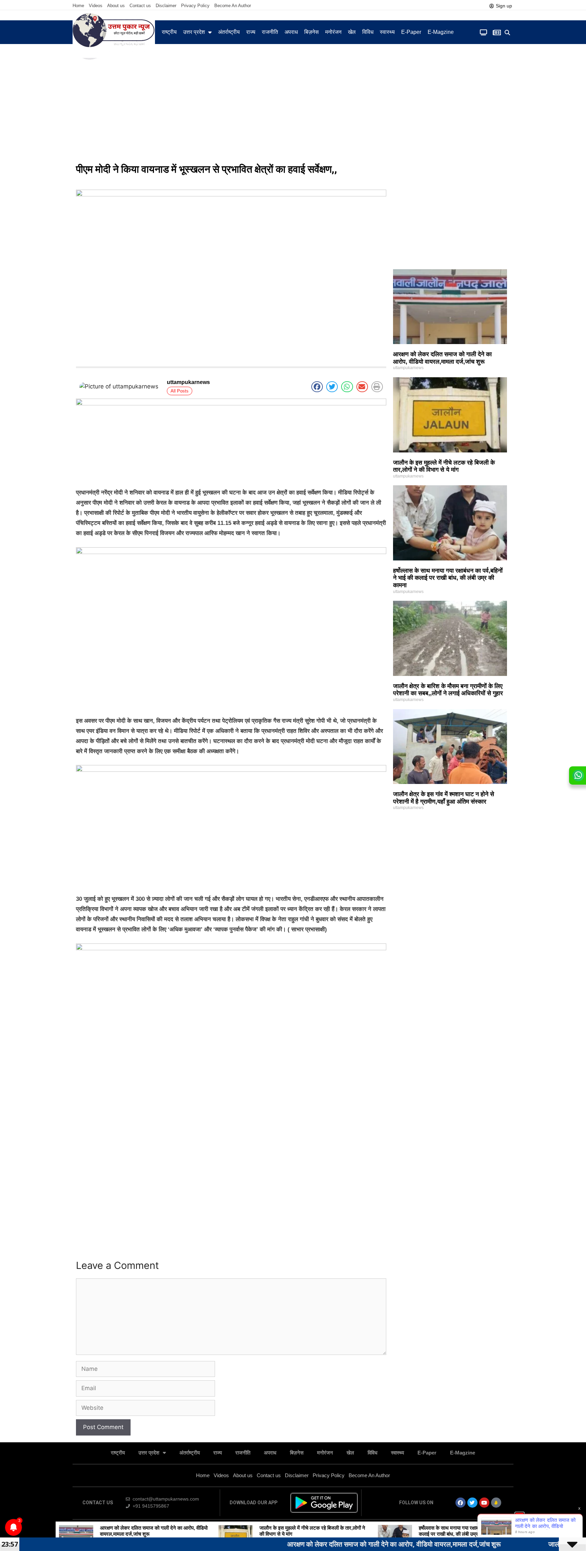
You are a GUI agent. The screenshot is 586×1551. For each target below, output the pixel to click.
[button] (507, 32)
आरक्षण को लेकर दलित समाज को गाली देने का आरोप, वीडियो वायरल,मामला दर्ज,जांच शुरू (442, 358)
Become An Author (232, 5)
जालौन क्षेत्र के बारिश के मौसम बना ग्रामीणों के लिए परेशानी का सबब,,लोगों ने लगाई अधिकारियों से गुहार (448, 690)
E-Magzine (441, 32)
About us (116, 5)
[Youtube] (484, 1502)
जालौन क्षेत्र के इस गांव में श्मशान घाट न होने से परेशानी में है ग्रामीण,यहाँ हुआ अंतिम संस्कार (443, 798)
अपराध (291, 32)
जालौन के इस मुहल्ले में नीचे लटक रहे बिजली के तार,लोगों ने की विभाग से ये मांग (444, 466)
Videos (95, 5)
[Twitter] (472, 1502)
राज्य (250, 32)
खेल (352, 32)
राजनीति (270, 32)
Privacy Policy (195, 5)
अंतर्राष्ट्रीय (229, 32)
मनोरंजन (333, 32)
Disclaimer (166, 5)
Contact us (140, 5)
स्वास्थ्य (387, 32)
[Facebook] (460, 1502)
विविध (367, 32)
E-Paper (411, 32)
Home (78, 5)
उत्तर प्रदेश (194, 32)
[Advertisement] (293, 108)
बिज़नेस (311, 32)
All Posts (180, 391)
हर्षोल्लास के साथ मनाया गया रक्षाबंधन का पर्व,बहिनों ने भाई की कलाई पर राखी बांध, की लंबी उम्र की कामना (448, 578)
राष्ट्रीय (169, 32)
